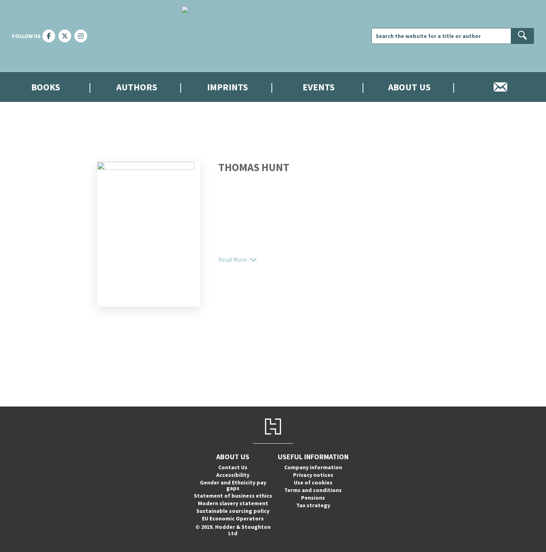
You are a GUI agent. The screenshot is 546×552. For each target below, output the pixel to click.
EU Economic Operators (233, 518)
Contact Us (232, 467)
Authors (136, 87)
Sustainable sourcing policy (232, 510)
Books (45, 87)
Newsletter (500, 87)
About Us (409, 87)
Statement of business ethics (233, 495)
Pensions (313, 497)
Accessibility (232, 474)
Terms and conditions (313, 490)
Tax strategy (313, 505)
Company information (313, 467)
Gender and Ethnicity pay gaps (233, 485)
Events (319, 87)
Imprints (227, 87)
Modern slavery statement (233, 503)
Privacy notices (313, 474)
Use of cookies (313, 482)
